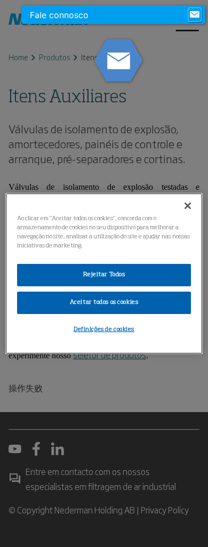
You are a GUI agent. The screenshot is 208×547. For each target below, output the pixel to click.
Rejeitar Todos (104, 274)
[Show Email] (195, 14)
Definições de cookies (104, 329)
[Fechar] (187, 206)
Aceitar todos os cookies (104, 302)
